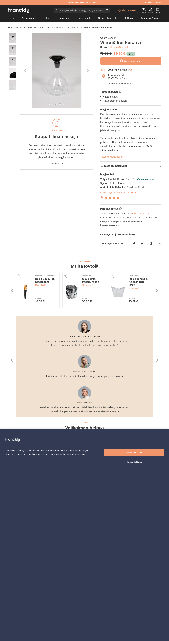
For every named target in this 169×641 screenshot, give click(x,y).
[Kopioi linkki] (160, 244)
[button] (25, 70)
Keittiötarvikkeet (36, 27)
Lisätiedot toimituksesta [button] (119, 83)
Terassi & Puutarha (151, 18)
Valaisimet (84, 18)
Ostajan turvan (140, 213)
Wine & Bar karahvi (80, 27)
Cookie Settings (134, 462)
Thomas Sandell (119, 47)
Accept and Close (134, 452)
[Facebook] (134, 244)
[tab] (130, 166)
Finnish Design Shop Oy (122, 179)
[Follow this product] (19, 276)
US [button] (131, 69)
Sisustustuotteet (107, 18)
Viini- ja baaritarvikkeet (57, 27)
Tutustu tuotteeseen (111, 156)
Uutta (11, 18)
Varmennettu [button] (144, 179)
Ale (47, 18)
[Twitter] (142, 244)
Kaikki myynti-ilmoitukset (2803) (118, 192)
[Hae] (107, 10)
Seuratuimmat (29, 18)
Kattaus (128, 18)
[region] (84, 535)
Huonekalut (64, 18)
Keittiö (23, 27)
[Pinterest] (151, 244)
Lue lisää (54, 163)
